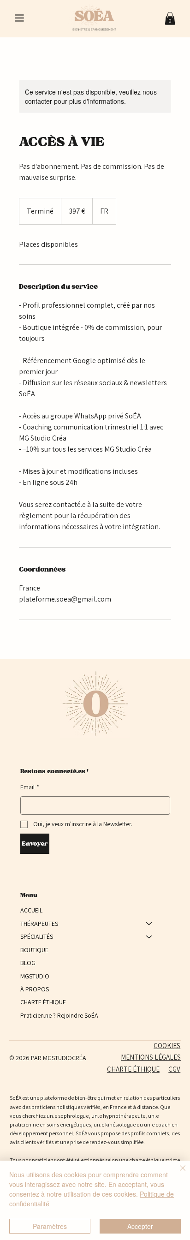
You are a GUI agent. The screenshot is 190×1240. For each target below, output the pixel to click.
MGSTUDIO (34, 976)
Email (29, 787)
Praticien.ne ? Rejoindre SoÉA (59, 1015)
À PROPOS (34, 989)
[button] (170, 18)
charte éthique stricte (154, 1160)
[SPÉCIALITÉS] (149, 936)
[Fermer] (177, 1173)
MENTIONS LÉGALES (151, 1057)
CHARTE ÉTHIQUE (43, 1002)
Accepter (140, 1226)
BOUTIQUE (34, 950)
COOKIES (167, 1045)
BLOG (28, 963)
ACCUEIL (31, 910)
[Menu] (20, 18)
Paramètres (50, 1226)
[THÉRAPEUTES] (149, 923)
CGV (174, 1069)
